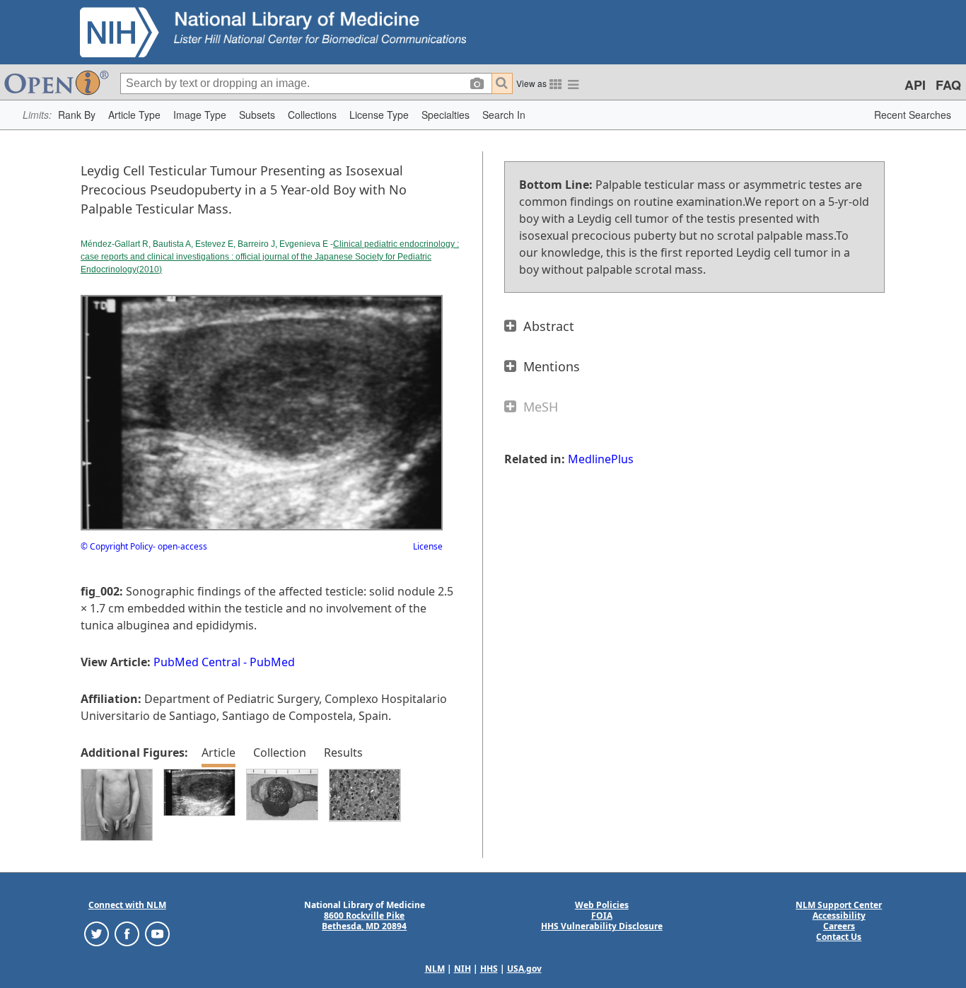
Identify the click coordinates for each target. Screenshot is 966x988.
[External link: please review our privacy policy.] (96, 933)
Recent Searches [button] (912, 114)
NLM (435, 969)
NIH (462, 969)
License (428, 546)
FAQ (948, 85)
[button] (76, 114)
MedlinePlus (601, 459)
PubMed (272, 662)
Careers (839, 926)
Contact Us (838, 937)
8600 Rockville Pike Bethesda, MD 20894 (364, 920)
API (915, 85)
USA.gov (524, 969)
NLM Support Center (839, 905)
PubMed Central (196, 662)
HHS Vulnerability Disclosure (602, 926)
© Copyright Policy (117, 546)
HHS (489, 969)
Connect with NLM (127, 905)
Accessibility (839, 915)
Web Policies (602, 905)
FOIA (601, 915)
